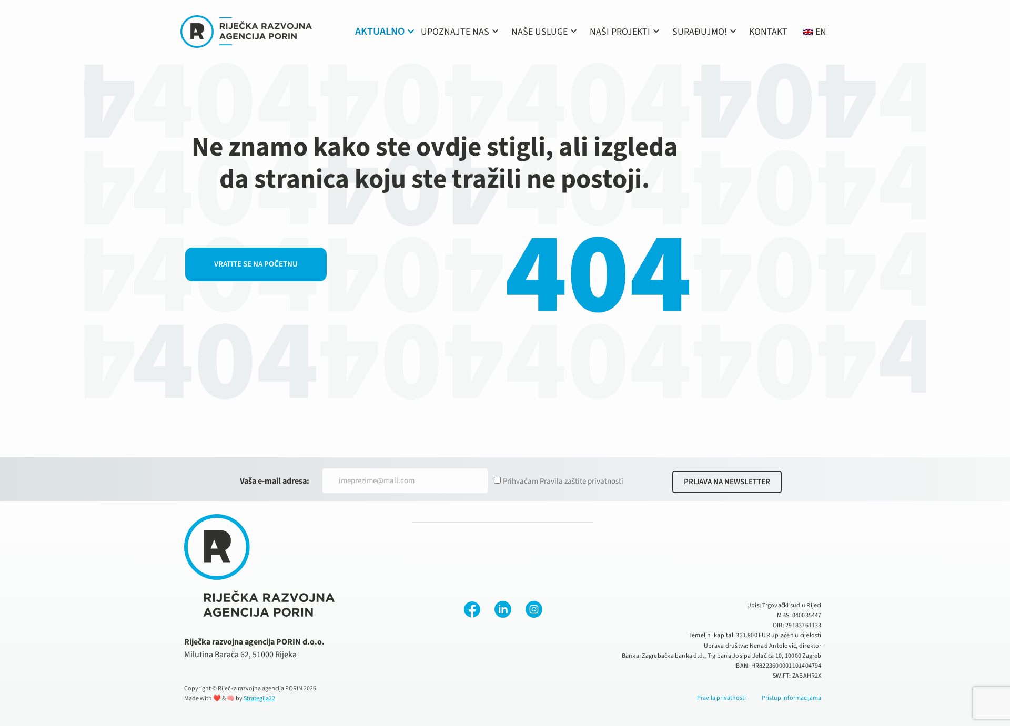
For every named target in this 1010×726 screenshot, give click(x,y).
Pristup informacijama (791, 697)
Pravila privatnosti (721, 697)
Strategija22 (259, 698)
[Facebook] (471, 609)
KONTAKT (768, 31)
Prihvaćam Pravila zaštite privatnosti (563, 481)
